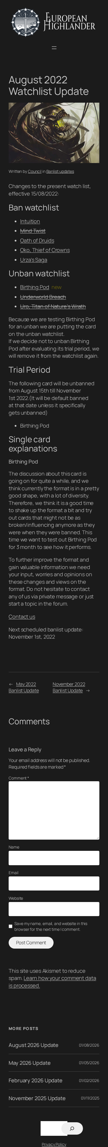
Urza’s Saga (33, 259)
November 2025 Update (37, 1098)
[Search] (72, 1128)
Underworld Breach (43, 296)
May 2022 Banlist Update (24, 687)
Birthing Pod (34, 287)
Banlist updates (60, 171)
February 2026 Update (35, 1080)
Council (34, 171)
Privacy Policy (54, 1144)
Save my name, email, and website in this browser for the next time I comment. (50, 926)
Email (13, 872)
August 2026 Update (33, 1045)
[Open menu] (54, 47)
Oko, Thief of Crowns (45, 249)
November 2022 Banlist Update (69, 687)
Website (16, 898)
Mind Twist (33, 230)
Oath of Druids (37, 240)
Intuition (30, 221)
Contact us (22, 616)
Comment (19, 778)
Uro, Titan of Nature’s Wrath (53, 306)
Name (14, 847)
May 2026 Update (30, 1063)
